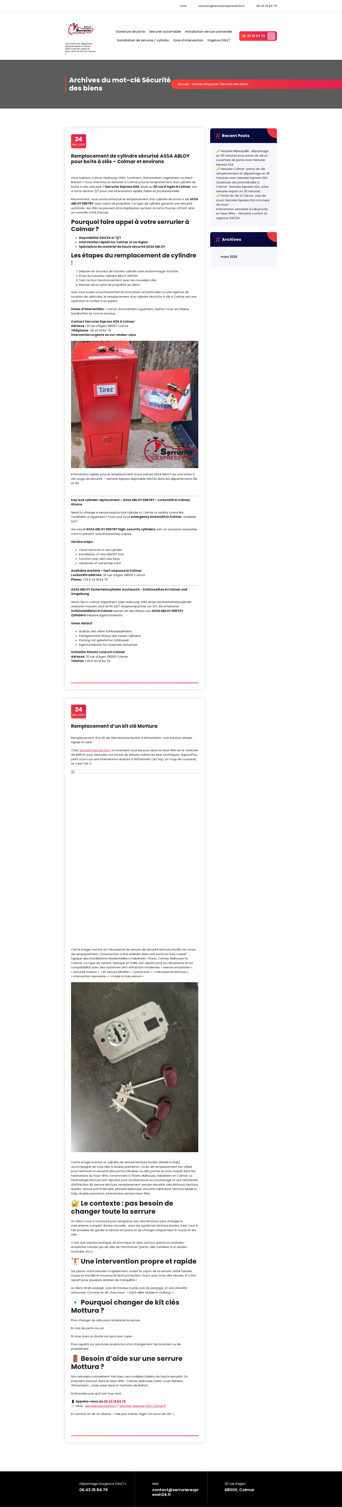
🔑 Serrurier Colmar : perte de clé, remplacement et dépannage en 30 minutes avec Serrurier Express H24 (243, 173)
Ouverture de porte (130, 32)
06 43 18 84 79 (253, 36)
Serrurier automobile (165, 32)
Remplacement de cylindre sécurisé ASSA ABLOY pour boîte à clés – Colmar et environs (130, 159)
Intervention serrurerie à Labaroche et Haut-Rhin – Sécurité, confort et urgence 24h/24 (242, 213)
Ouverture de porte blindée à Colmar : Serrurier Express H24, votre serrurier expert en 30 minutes (242, 186)
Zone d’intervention (188, 40)
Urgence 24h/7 (219, 40)
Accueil (183, 84)
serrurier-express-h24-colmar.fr (143, 1406)
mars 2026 (229, 257)
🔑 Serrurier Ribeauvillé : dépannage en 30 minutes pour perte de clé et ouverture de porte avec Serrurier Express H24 (242, 158)
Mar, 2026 (78, 141)
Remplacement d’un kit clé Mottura (114, 726)
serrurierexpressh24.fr (101, 1406)
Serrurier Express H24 (95, 750)
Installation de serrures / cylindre (143, 40)
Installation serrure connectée (208, 32)
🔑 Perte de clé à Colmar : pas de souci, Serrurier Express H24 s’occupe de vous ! (243, 200)
